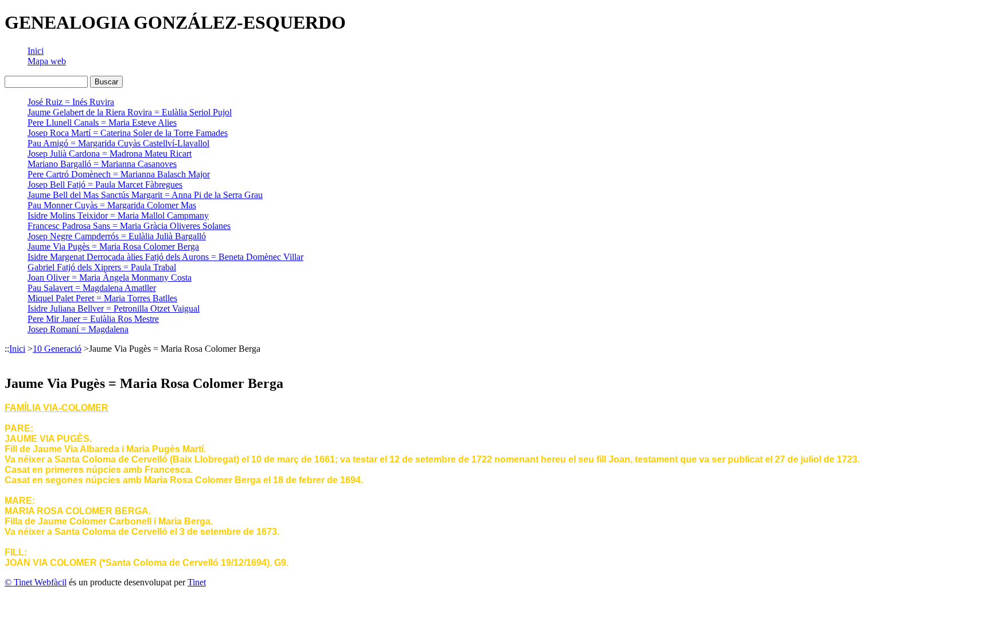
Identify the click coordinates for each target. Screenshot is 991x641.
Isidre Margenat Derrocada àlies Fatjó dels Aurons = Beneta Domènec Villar (165, 257)
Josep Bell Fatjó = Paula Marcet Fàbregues (105, 184)
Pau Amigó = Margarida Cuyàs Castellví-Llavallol (118, 143)
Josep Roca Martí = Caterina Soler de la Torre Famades (128, 133)
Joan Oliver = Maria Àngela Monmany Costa (110, 277)
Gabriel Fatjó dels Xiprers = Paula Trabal (102, 267)
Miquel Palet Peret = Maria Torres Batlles (102, 298)
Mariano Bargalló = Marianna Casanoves (102, 164)
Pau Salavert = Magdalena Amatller (92, 288)
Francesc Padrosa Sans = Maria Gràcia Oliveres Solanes (129, 226)
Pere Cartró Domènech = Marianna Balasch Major (119, 174)
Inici (36, 51)
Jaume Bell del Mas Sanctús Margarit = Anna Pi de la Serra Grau (145, 195)
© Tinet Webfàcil (36, 582)
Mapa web (47, 61)
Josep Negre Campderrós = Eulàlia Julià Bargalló (117, 236)
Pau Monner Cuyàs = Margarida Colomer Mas (112, 205)
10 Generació (57, 348)
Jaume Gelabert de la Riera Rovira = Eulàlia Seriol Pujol (130, 112)
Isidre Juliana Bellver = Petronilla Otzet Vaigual (114, 308)
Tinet (197, 582)
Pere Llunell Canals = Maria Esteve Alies (102, 122)
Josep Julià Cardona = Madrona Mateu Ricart (110, 153)
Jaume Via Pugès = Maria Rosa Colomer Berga (113, 246)
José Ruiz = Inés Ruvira (71, 102)
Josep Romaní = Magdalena (78, 329)
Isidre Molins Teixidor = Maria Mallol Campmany (118, 215)
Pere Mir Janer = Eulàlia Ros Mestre (93, 319)
